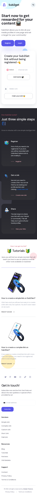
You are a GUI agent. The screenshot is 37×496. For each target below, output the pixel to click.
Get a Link (15, 175)
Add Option (17, 77)
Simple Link (5, 422)
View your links (21, 229)
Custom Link (5, 430)
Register (8, 43)
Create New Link (22, 189)
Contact (4, 472)
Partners (4, 456)
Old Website (6, 460)
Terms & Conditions (8, 480)
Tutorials (4, 453)
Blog (3, 449)
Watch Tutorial (6, 312)
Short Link (5, 433)
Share (13, 209)
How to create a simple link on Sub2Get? (18, 298)
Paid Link (4, 437)
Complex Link (6, 426)
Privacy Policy (6, 476)
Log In (20, 43)
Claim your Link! (17, 96)
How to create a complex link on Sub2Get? (14, 348)
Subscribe (7, 409)
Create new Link (21, 195)
